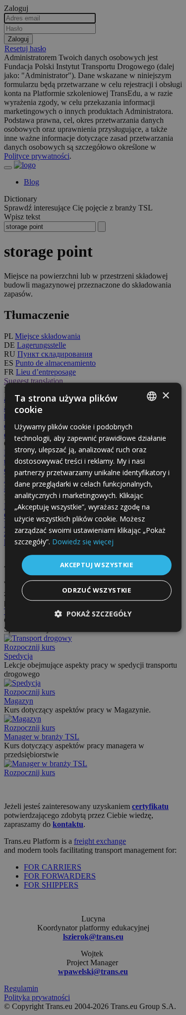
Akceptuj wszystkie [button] (96, 564)
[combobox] (152, 396)
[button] (93, 614)
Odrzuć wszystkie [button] (96, 590)
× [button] (165, 396)
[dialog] (92, 507)
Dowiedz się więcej (83, 541)
